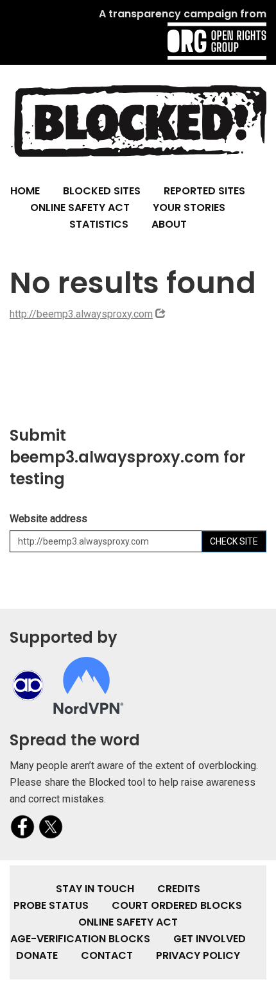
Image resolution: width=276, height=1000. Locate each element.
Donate (37, 955)
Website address (48, 519)
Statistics (98, 224)
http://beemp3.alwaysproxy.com (81, 314)
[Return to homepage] (138, 120)
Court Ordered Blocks (177, 905)
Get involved (209, 938)
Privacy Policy (198, 955)
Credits (178, 888)
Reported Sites (204, 190)
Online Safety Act (80, 207)
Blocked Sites (102, 190)
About (169, 224)
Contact (107, 955)
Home (25, 190)
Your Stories (189, 207)
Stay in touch (95, 888)
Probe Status (51, 905)
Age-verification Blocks (80, 938)
